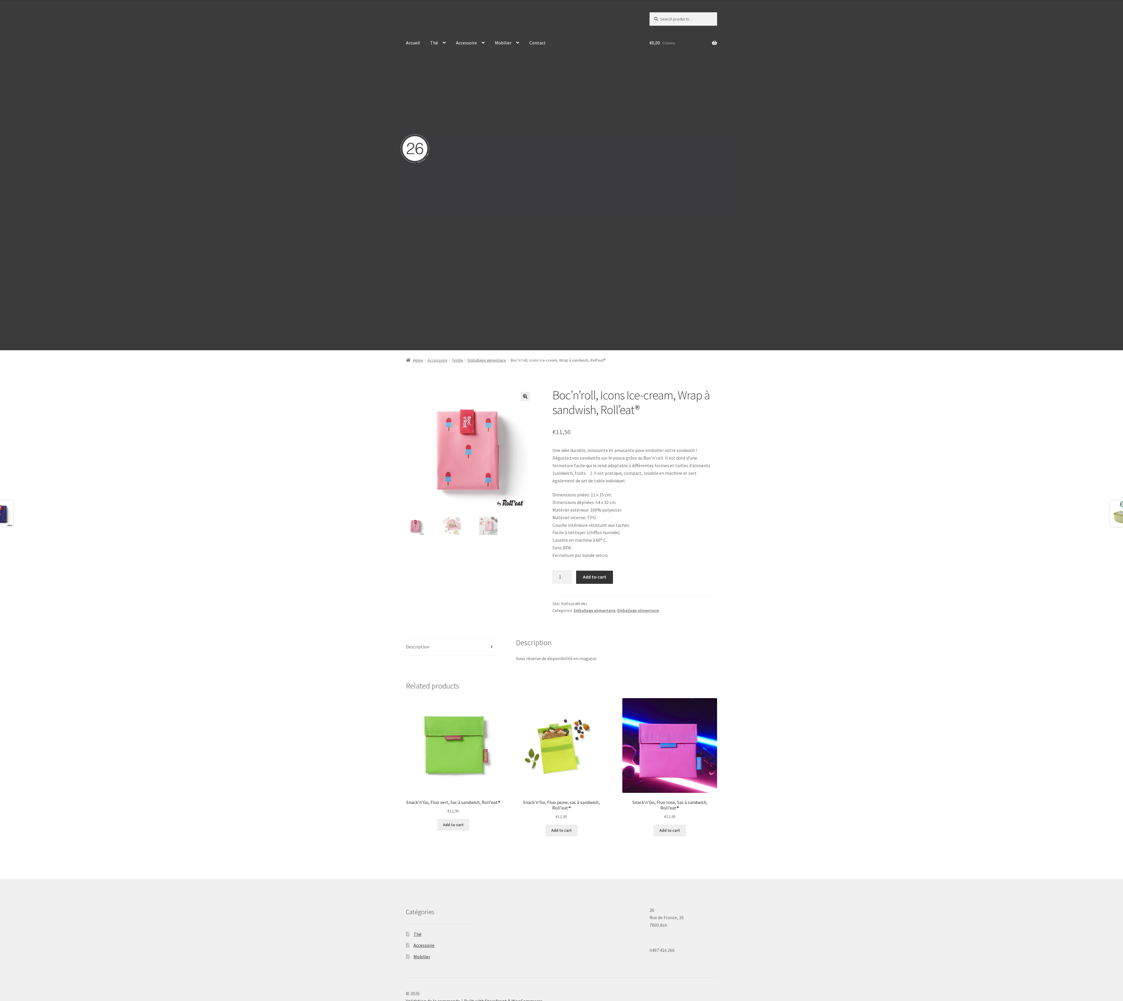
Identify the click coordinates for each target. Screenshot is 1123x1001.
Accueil (413, 43)
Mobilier (503, 43)
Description (417, 647)
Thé (434, 43)
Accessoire (466, 43)
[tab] (451, 647)
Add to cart (594, 577)
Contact (537, 43)
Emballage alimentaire (487, 360)
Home (418, 360)
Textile (457, 360)
